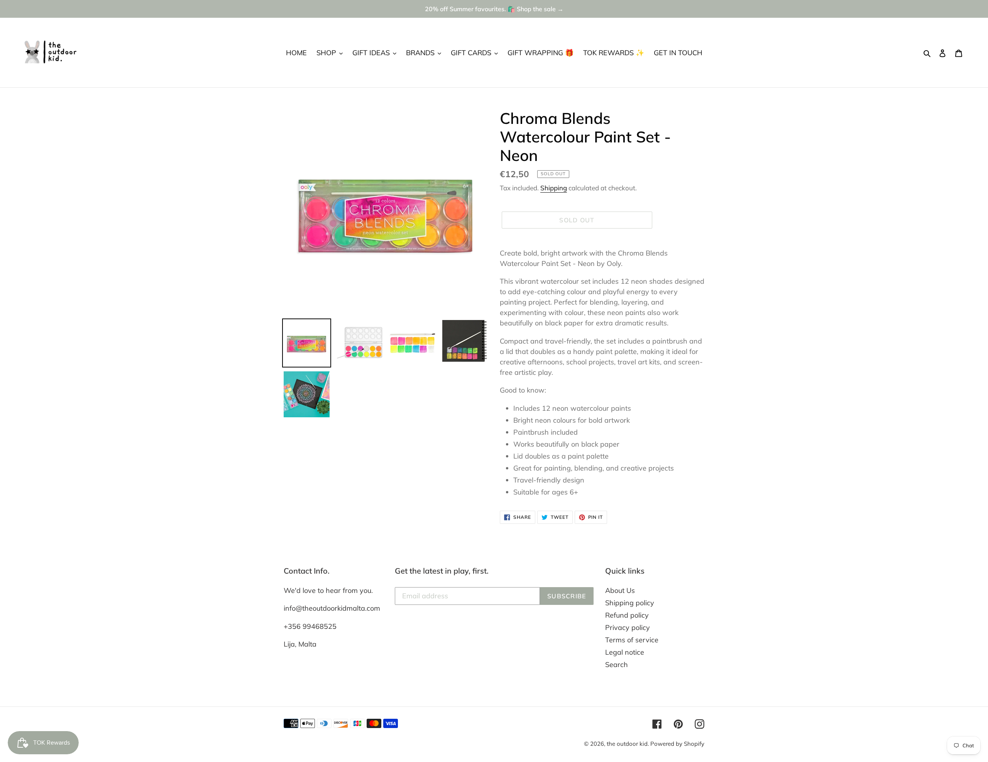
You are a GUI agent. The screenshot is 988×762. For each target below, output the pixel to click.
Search (616, 664)
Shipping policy (629, 602)
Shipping (553, 188)
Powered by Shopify (677, 743)
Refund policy (627, 615)
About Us (620, 590)
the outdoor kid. (628, 743)
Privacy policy (627, 627)
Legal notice (624, 652)
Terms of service (631, 639)
